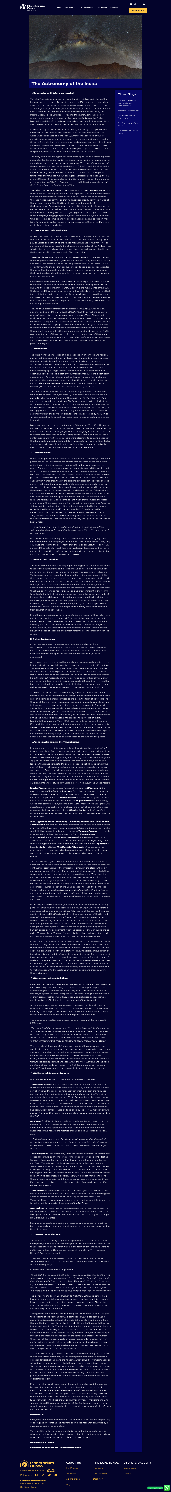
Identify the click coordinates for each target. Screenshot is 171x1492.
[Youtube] (144, 4)
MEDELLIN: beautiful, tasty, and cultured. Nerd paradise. (127, 103)
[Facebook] (131, 4)
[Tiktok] (139, 4)
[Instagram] (135, 4)
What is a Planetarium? (128, 111)
